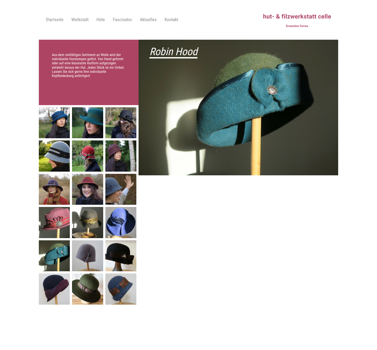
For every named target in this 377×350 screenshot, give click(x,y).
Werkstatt (80, 19)
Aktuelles (148, 19)
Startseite (54, 19)
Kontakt (171, 19)
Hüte (100, 19)
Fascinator (122, 19)
